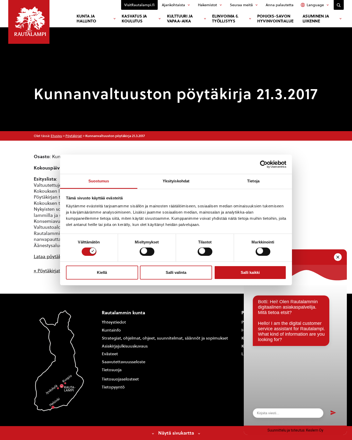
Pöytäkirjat (73, 136)
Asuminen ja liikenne (316, 18)
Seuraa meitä (241, 5)
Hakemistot (207, 5)
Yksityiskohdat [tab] (176, 181)
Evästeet (110, 353)
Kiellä (102, 272)
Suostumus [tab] (98, 181)
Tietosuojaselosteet (120, 379)
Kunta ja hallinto (86, 18)
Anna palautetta (280, 5)
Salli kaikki (250, 272)
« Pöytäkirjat (47, 270)
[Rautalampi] (28, 22)
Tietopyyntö (113, 387)
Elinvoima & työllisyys (225, 18)
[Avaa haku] (339, 5)
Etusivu (56, 136)
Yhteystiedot (114, 322)
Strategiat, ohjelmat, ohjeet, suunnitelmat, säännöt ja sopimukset (165, 338)
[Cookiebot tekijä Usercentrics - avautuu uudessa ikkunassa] (263, 164)
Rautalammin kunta (123, 312)
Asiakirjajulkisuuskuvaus (125, 346)
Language (315, 5)
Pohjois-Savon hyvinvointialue (275, 18)
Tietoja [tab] (253, 181)
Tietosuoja (112, 369)
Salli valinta (176, 272)
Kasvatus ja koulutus (134, 18)
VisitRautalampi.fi (139, 5)
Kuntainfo (111, 330)
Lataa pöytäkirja (51, 256)
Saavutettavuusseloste (123, 361)
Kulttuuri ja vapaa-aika (180, 18)
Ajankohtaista (173, 5)
